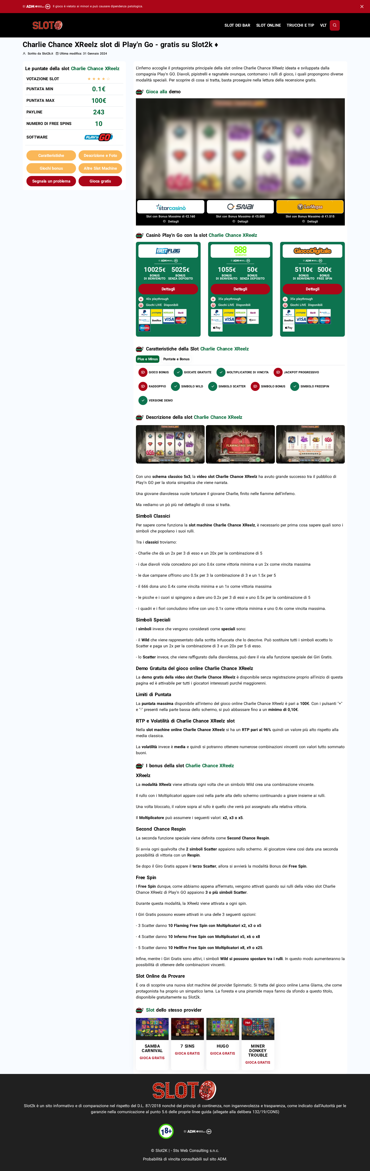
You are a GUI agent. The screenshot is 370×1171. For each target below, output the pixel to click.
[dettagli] (168, 250)
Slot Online (268, 25)
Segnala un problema (51, 181)
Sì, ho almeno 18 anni (272, 171)
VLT (323, 25)
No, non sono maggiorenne (213, 171)
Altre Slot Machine (100, 168)
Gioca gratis (100, 181)
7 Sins (187, 1046)
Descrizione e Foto (100, 155)
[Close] (362, 7)
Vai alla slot (152, 1026)
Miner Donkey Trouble (258, 1051)
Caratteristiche (51, 155)
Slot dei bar (237, 25)
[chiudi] (335, 25)
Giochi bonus (51, 168)
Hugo (223, 1046)
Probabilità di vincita (161, 1159)
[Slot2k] (48, 25)
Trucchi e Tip (300, 25)
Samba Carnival (152, 1048)
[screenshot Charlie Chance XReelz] (170, 444)
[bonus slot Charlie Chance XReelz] (240, 444)
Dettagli (173, 221)
